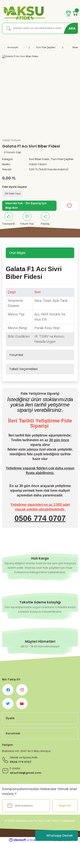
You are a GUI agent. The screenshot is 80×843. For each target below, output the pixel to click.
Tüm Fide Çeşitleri (62, 159)
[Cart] (75, 13)
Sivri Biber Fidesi (39, 159)
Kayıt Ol (65, 805)
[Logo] (23, 13)
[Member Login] (68, 13)
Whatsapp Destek (59, 835)
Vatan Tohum (38, 164)
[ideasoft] (17, 840)
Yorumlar (16, 355)
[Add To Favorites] (69, 206)
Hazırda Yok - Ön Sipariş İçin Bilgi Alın (26, 205)
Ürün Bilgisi (17, 252)
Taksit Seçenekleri (23, 369)
